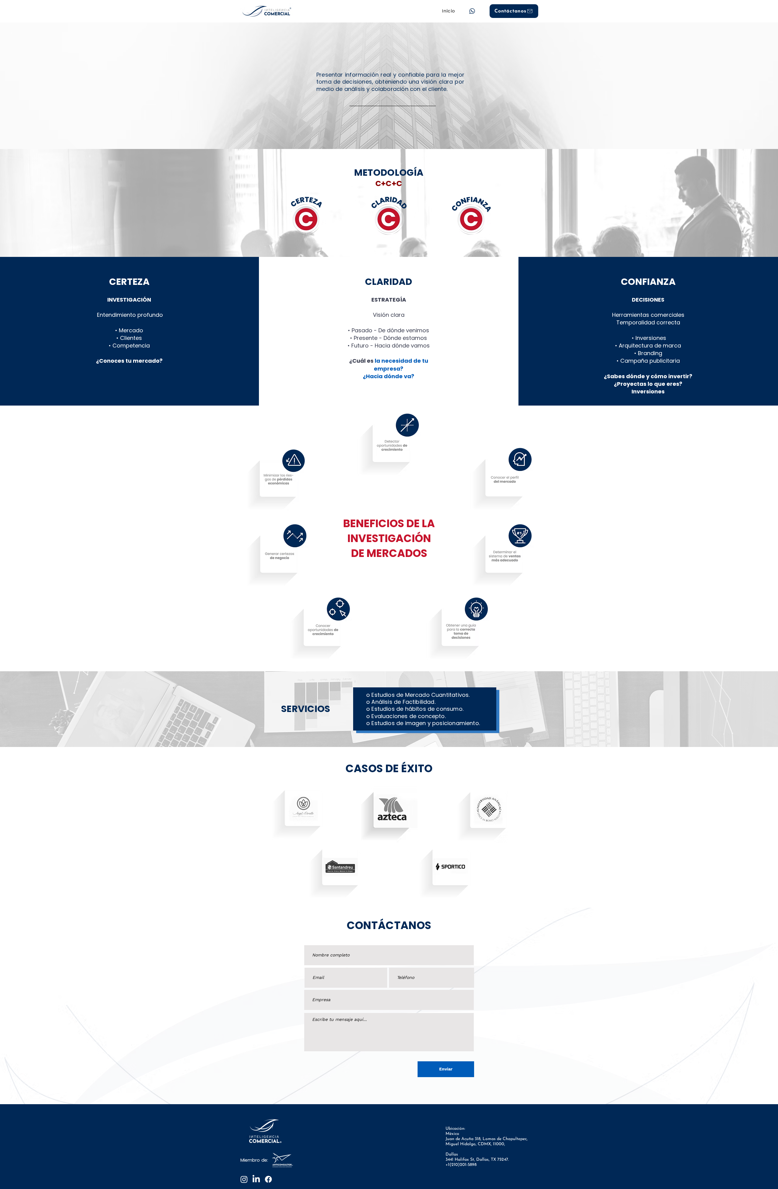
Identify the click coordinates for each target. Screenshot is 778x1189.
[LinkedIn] (256, 1179)
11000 (498, 1144)
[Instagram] (244, 1179)
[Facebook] (268, 1179)
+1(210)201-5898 (461, 1165)
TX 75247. (500, 1159)
